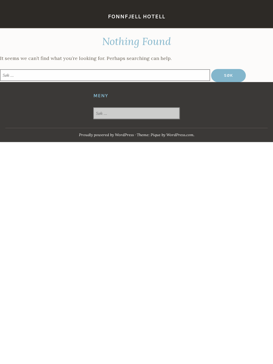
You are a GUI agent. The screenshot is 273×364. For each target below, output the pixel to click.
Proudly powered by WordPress (106, 134)
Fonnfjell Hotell (136, 16)
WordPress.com (180, 134)
